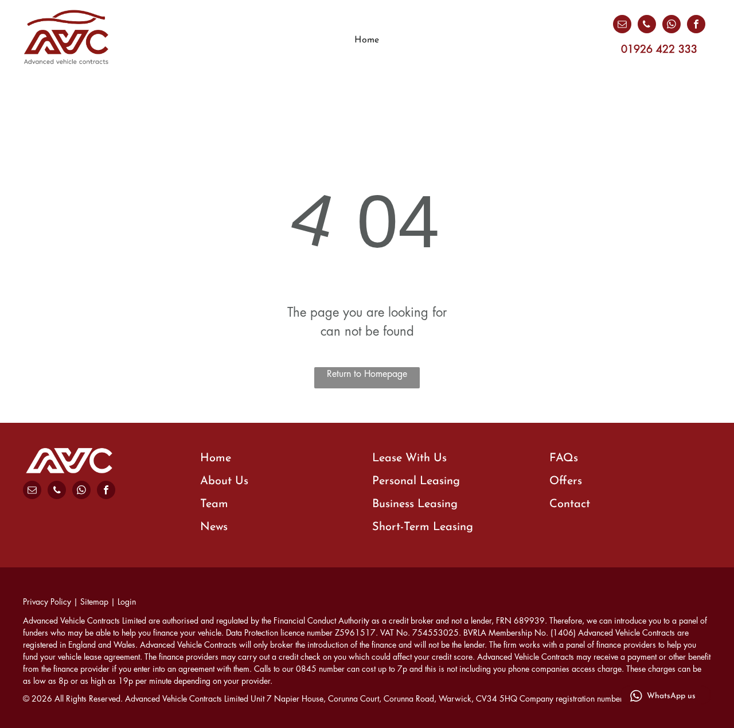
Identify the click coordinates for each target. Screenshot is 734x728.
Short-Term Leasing (422, 527)
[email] (622, 25)
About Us (224, 481)
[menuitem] (367, 40)
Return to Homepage (367, 374)
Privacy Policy (47, 602)
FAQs (563, 458)
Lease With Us (409, 458)
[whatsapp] (671, 25)
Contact (569, 504)
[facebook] (696, 25)
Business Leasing (415, 504)
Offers (565, 481)
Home (215, 458)
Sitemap (94, 602)
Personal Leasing (416, 481)
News (214, 527)
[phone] (647, 25)
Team (214, 504)
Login (127, 602)
